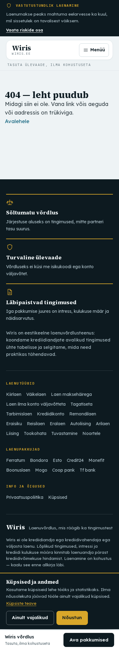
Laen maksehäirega (71, 394)
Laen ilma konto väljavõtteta (36, 404)
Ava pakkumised (89, 640)
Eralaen (57, 423)
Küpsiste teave (21, 603)
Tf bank (88, 470)
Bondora (39, 460)
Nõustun (72, 617)
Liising (12, 433)
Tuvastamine (64, 433)
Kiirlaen (13, 394)
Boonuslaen (18, 470)
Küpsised (57, 497)
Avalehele (17, 121)
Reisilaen (36, 423)
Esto (57, 460)
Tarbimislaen (19, 414)
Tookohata (35, 433)
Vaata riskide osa (24, 29)
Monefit (96, 460)
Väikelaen (36, 394)
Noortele (91, 433)
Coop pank (63, 470)
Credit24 (75, 460)
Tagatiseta (81, 404)
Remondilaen (82, 414)
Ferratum (15, 460)
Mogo (41, 470)
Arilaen (103, 423)
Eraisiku (14, 423)
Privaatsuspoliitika (24, 497)
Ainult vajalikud (30, 617)
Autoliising (80, 423)
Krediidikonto (50, 414)
